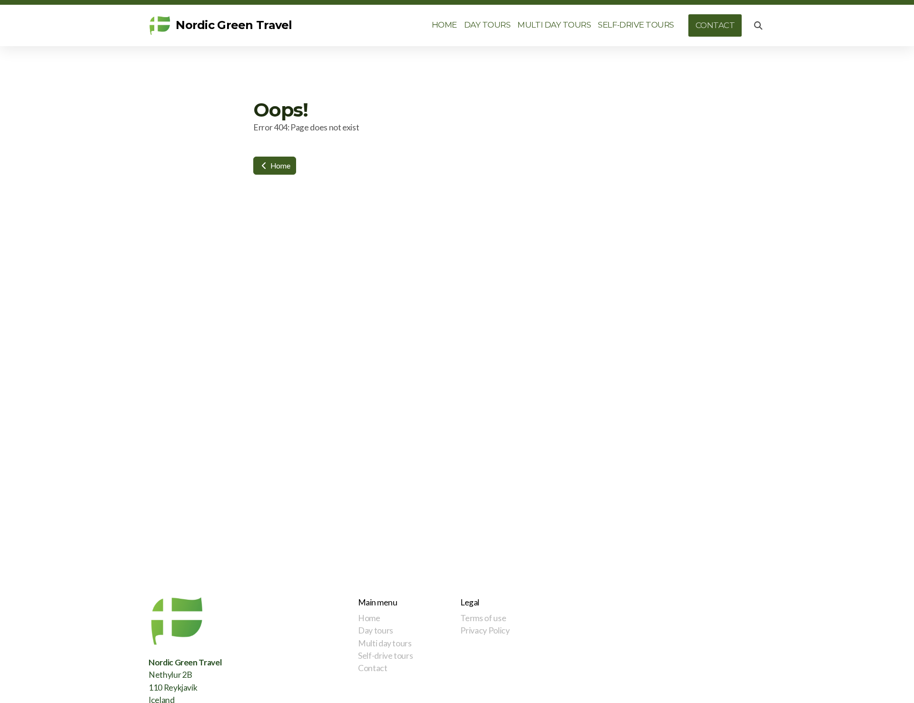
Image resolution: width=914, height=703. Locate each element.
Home (279, 165)
